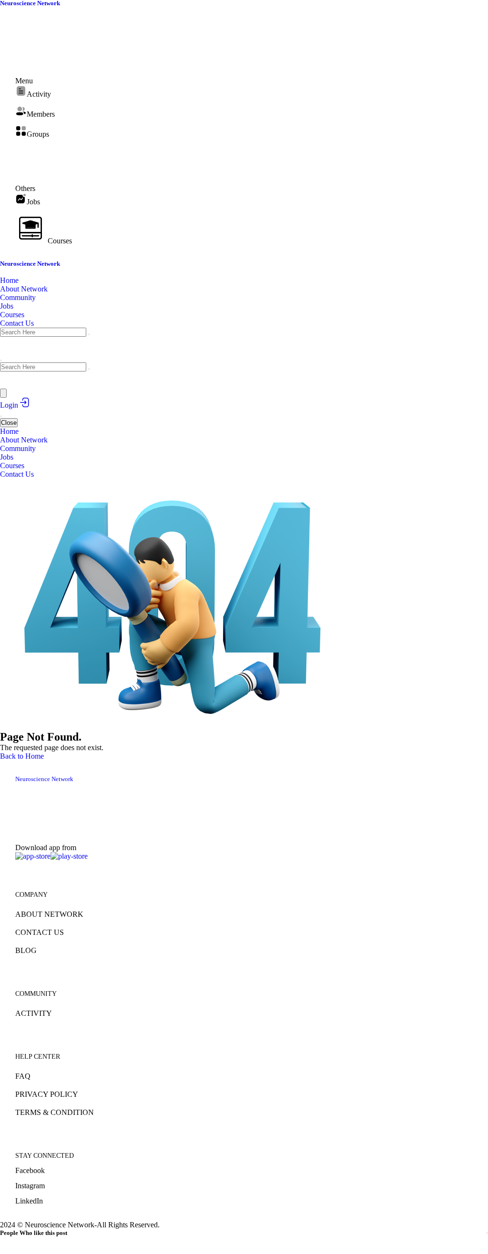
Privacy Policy (46, 1094)
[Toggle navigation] (1, 416)
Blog (26, 950)
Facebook (30, 1170)
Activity (33, 1013)
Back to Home (22, 756)
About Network (49, 914)
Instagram (30, 1186)
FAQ (22, 1076)
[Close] (487, 1233)
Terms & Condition (54, 1112)
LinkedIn (29, 1201)
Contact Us (39, 932)
